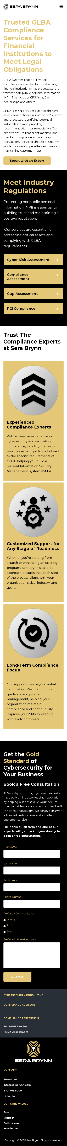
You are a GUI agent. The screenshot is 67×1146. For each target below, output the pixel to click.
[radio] (31, 920)
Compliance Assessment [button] (18, 277)
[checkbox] (31, 926)
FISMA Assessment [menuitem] (15, 1032)
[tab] (33, 260)
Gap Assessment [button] (22, 294)
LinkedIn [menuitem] (9, 1096)
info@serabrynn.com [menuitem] (17, 1084)
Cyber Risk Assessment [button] (28, 260)
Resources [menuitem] (10, 1079)
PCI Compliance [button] (21, 308)
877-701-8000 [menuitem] (12, 1090)
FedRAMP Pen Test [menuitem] (16, 1026)
